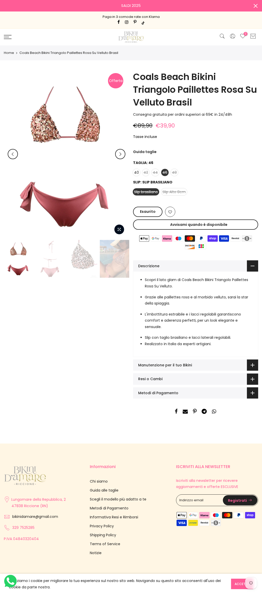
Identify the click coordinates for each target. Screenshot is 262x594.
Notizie (96, 552)
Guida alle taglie (104, 490)
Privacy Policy (102, 526)
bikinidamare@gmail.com (35, 516)
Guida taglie (145, 151)
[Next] (120, 154)
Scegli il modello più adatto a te (118, 499)
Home (9, 53)
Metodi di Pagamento (109, 508)
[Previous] (13, 154)
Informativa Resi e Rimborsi (114, 517)
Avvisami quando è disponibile (198, 224)
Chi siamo (99, 481)
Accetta (242, 584)
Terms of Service (105, 543)
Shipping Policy (103, 535)
